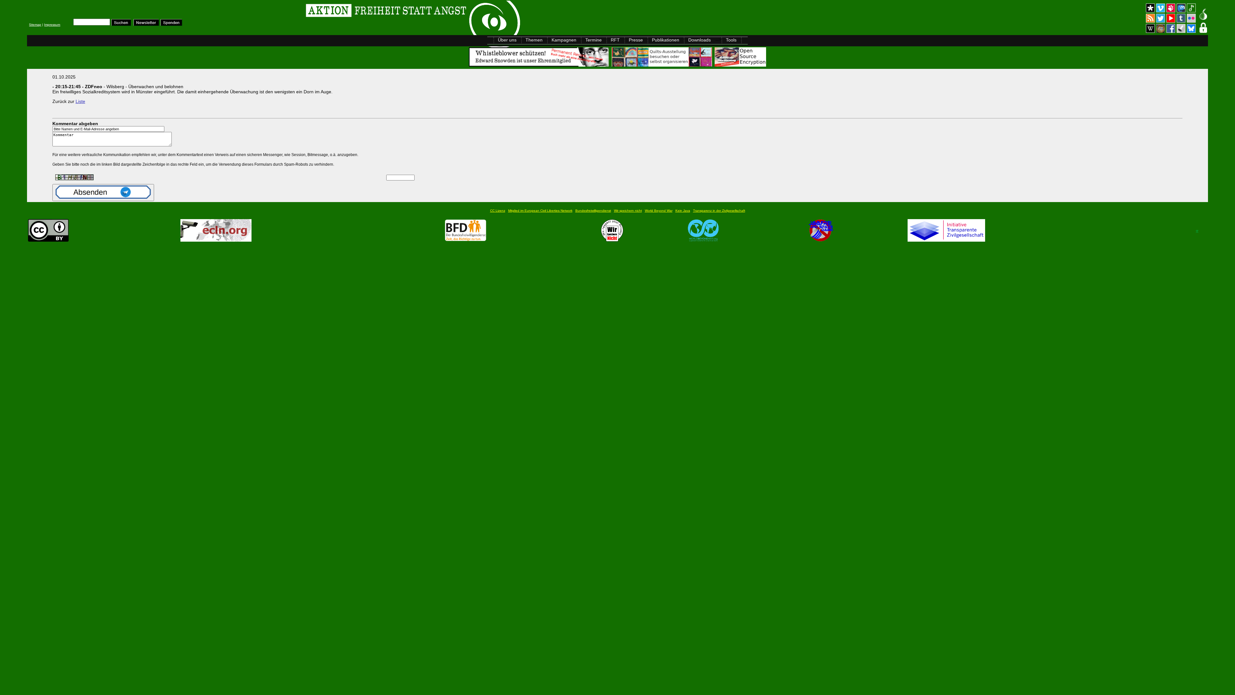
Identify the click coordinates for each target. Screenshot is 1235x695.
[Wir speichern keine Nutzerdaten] (612, 240)
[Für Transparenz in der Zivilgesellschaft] (946, 240)
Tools (731, 39)
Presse (636, 39)
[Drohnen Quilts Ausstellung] (662, 65)
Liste (80, 101)
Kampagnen (564, 39)
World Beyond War (658, 210)
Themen (534, 39)
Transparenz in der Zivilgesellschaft (719, 210)
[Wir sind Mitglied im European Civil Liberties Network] (216, 240)
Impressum (52, 24)
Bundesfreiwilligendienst (593, 210)
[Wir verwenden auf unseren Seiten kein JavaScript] (821, 240)
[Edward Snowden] (539, 65)
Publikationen (665, 39)
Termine (593, 39)
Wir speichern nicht (628, 210)
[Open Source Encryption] (740, 65)
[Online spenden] (171, 24)
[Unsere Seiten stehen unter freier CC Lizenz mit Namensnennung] (48, 240)
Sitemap (35, 24)
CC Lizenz (497, 210)
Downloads (699, 39)
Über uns (507, 39)
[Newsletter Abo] (146, 24)
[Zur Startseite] (108, 11)
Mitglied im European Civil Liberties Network (540, 210)
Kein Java (682, 210)
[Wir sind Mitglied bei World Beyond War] (703, 240)
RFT (615, 39)
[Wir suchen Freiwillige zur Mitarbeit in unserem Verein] (465, 240)
